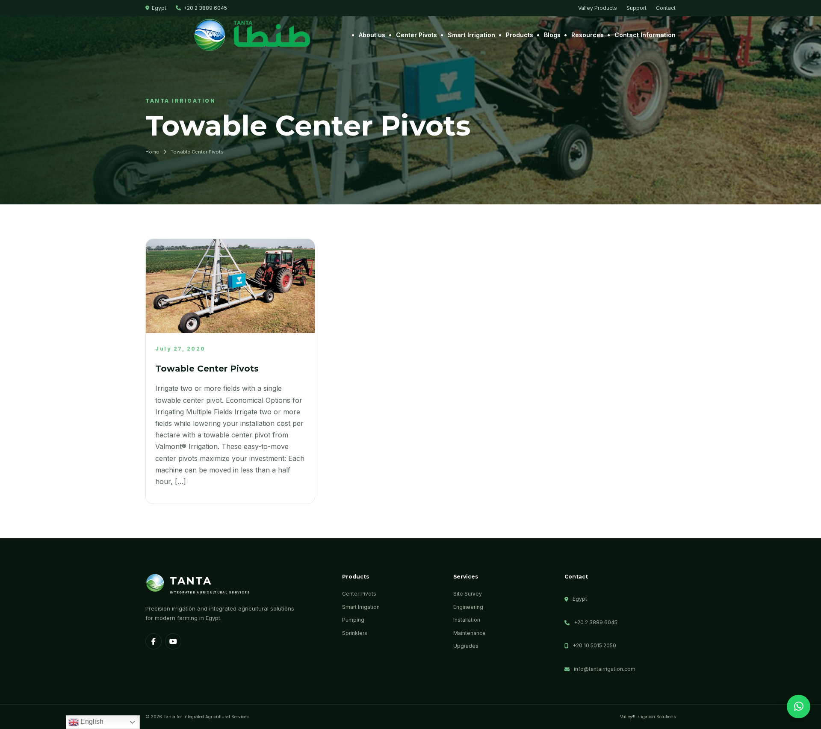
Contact (666, 8)
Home (152, 152)
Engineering (468, 607)
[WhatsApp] (798, 706)
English (91, 721)
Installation (466, 620)
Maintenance (469, 633)
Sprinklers (354, 633)
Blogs (552, 34)
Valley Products (597, 8)
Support (636, 8)
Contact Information (645, 34)
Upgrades (465, 646)
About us (372, 34)
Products (519, 34)
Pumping (353, 620)
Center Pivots (416, 34)
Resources (587, 34)
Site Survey (467, 593)
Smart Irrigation (471, 34)
